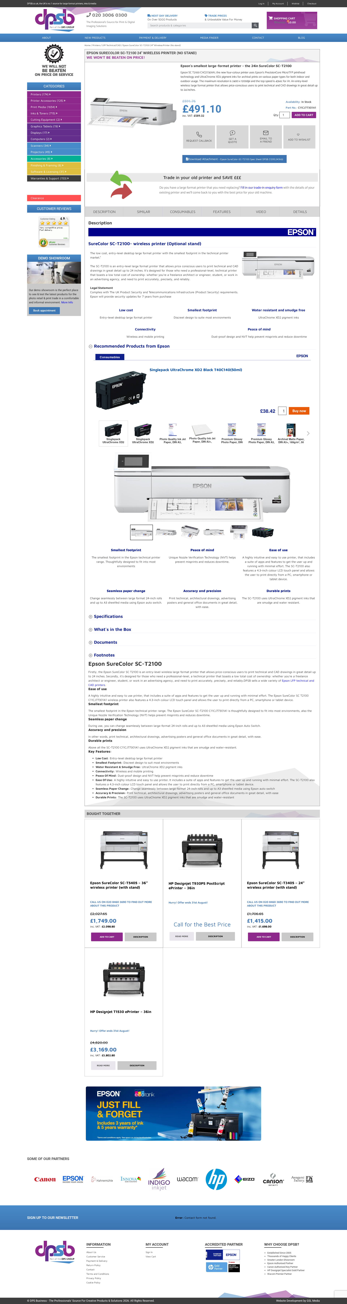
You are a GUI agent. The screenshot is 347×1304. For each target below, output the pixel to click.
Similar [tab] (143, 212)
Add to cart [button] (107, 936)
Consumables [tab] (182, 212)
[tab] (109, 357)
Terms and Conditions (97, 1273)
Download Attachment (235, 159)
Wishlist (295, 3)
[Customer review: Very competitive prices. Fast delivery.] (54, 231)
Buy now (299, 410)
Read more (181, 936)
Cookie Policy (93, 1282)
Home (88, 45)
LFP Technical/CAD (111, 45)
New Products (95, 37)
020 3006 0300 (109, 15)
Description (140, 936)
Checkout (311, 3)
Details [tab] (300, 212)
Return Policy (93, 1265)
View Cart (151, 1256)
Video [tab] (261, 212)
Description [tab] (104, 212)
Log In (261, 3)
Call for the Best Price (202, 924)
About (46, 37)
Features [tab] (222, 212)
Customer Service (95, 1256)
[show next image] (312, 486)
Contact (258, 37)
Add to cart (304, 115)
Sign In (149, 1252)
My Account (278, 3)
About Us (91, 1252)
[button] (299, 137)
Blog (301, 37)
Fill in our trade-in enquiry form (262, 187)
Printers (96, 45)
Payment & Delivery (152, 37)
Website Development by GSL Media (298, 1300)
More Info (67, 302)
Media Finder (209, 37)
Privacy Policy (93, 1278)
